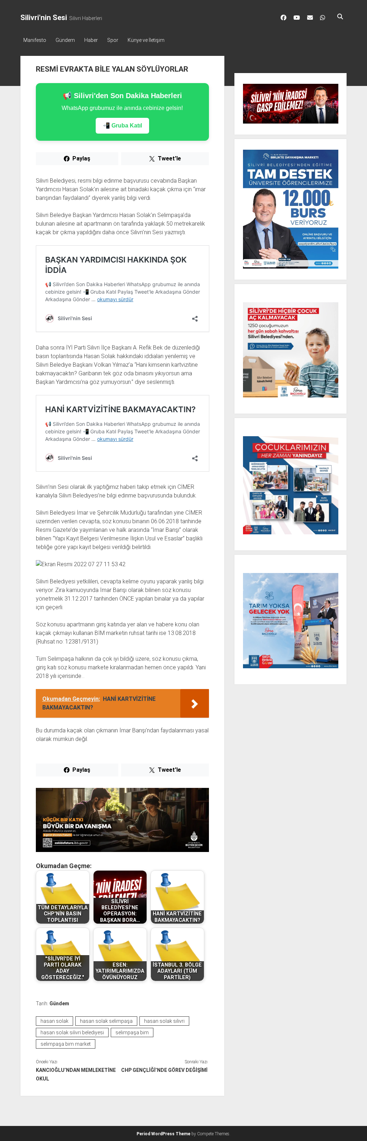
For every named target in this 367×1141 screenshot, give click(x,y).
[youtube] (297, 17)
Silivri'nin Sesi (43, 17)
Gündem (65, 40)
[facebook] (283, 17)
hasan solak (54, 1021)
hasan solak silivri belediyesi (72, 1032)
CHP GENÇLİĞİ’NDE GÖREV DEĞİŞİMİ (164, 1070)
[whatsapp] (322, 17)
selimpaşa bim (132, 1032)
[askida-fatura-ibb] (122, 850)
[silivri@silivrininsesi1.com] (310, 17)
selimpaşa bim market (65, 1044)
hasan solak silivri (164, 1021)
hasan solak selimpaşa (106, 1021)
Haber (91, 40)
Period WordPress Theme (163, 1133)
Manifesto (34, 40)
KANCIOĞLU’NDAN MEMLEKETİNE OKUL (76, 1074)
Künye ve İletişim (146, 40)
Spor (112, 40)
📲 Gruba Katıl (122, 125)
